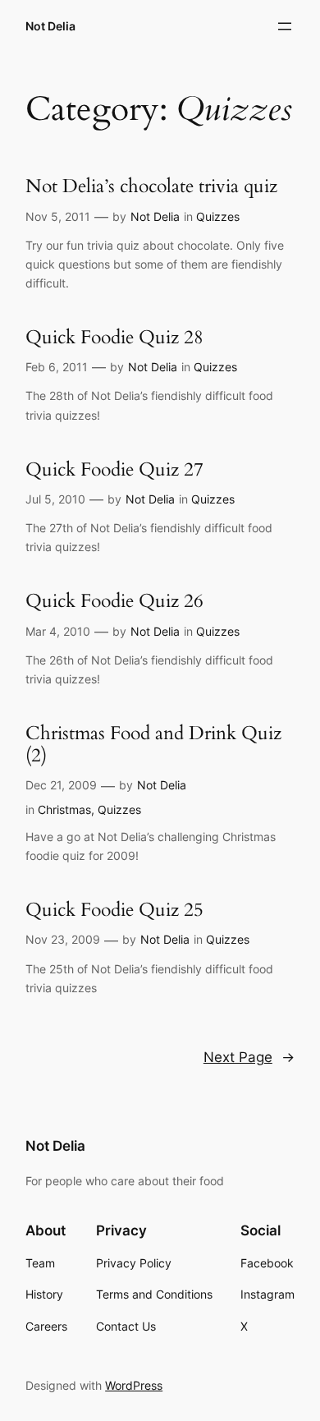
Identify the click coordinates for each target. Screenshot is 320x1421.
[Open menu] (285, 26)
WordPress (133, 1385)
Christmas (64, 809)
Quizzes (218, 216)
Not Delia (50, 26)
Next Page (249, 1057)
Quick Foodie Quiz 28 (114, 337)
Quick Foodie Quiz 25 (114, 910)
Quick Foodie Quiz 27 (114, 469)
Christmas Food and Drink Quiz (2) (153, 744)
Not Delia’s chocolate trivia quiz (151, 186)
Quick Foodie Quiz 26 (114, 601)
